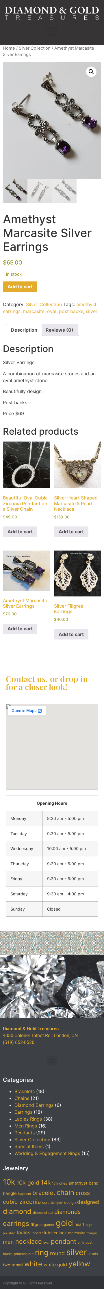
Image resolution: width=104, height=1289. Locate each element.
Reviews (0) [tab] (59, 330)
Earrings (23, 1112)
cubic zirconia (22, 1201)
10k (9, 1181)
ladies (23, 1232)
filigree (36, 1224)
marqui (92, 1233)
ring (42, 1252)
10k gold (27, 1182)
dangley (57, 1203)
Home (9, 48)
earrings (12, 311)
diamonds (67, 1211)
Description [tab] (24, 330)
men (8, 1242)
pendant (63, 1241)
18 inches (59, 1183)
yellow (79, 1263)
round (57, 1253)
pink (81, 1243)
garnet (49, 1225)
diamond (17, 1211)
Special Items (29, 1146)
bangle (10, 1193)
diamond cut (43, 1213)
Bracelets (24, 1091)
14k (46, 1182)
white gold (55, 1264)
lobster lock (55, 1232)
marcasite (33, 311)
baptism (24, 1194)
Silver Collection (35, 48)
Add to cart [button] (20, 531)
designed (88, 1202)
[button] (52, 31)
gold (64, 1223)
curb (45, 1203)
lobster (37, 1233)
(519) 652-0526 (18, 1042)
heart (79, 1224)
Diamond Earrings (33, 1105)
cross (83, 1193)
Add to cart (20, 286)
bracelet (43, 1192)
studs (93, 1254)
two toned (13, 1264)
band (94, 1183)
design (70, 1202)
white (33, 1264)
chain (65, 1192)
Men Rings (25, 1126)
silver (91, 311)
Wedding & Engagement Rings (47, 1153)
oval (51, 311)
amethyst (86, 304)
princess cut (24, 1254)
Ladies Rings (28, 1119)
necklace (28, 1241)
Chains (21, 1098)
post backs (71, 311)
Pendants (24, 1133)
